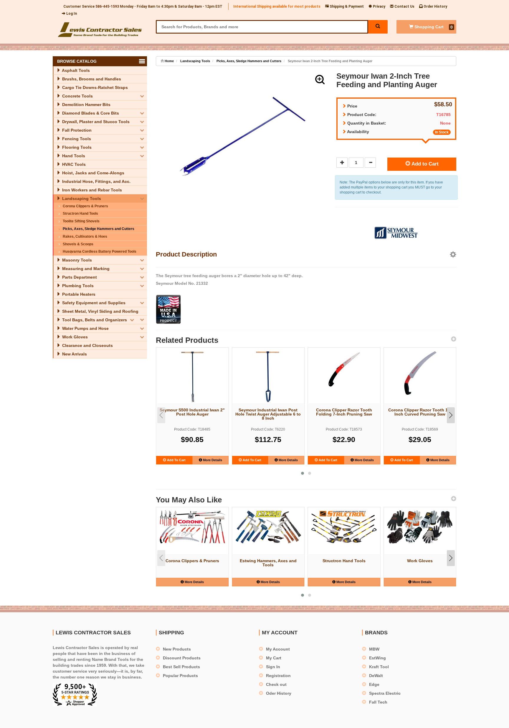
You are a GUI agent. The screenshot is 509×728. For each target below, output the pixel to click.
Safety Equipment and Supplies (93, 302)
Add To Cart (176, 460)
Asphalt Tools (75, 70)
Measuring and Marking (85, 268)
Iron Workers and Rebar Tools (91, 190)
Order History (435, 6)
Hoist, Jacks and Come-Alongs (92, 173)
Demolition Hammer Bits (85, 104)
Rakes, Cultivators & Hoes (85, 236)
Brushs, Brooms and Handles (91, 79)
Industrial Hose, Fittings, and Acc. (95, 181)
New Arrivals (74, 354)
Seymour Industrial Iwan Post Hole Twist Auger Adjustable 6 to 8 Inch (268, 414)
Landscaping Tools (81, 198)
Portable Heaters (78, 294)
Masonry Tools (76, 260)
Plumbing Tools (77, 285)
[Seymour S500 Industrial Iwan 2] (192, 376)
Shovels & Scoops (78, 244)
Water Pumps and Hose (85, 328)
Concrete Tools (77, 96)
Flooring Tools (76, 147)
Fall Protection (76, 130)
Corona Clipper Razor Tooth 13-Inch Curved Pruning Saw (420, 412)
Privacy (378, 6)
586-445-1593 (107, 6)
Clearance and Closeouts (87, 345)
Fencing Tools (76, 138)
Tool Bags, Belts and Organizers (94, 319)
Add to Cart (424, 164)
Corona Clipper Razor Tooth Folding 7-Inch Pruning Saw (344, 412)
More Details (212, 460)
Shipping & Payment (346, 6)
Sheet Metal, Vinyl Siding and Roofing (99, 311)
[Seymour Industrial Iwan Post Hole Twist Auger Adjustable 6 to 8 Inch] (268, 376)
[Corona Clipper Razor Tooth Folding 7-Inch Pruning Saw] (344, 369)
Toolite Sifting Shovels (81, 221)
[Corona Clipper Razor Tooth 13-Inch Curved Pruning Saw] (420, 373)
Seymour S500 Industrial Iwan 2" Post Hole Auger (192, 412)
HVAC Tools (73, 164)
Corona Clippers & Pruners (85, 206)
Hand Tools (73, 155)
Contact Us (404, 6)
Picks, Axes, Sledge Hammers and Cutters (98, 229)
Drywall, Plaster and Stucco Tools (95, 121)
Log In (71, 13)
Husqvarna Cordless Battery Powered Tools (99, 251)
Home (169, 61)
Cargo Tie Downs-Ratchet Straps (94, 87)
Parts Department (79, 277)
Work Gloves (74, 337)
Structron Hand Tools (80, 213)
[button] (320, 79)
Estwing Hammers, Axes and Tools (268, 562)
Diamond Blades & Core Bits (90, 113)
